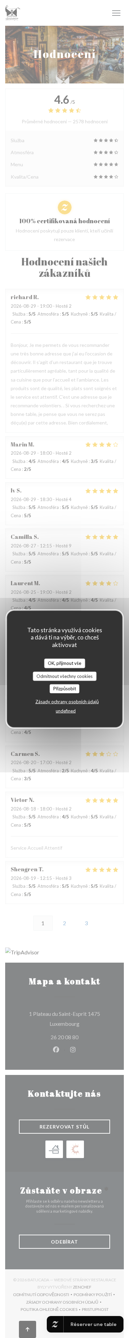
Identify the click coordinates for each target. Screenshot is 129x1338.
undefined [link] (66, 710)
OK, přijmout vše (64, 663)
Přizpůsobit (64, 688)
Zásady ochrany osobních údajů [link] (67, 701)
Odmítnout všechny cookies (64, 676)
